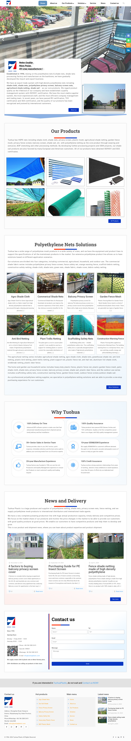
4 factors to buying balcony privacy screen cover (23, 569)
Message (55, 648)
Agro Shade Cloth (20, 296)
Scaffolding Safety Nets (80, 338)
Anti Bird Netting (20, 338)
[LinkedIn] (118, 737)
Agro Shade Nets (44, 699)
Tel (89, 628)
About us (73, 703)
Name (54, 628)
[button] (3, 39)
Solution (72, 712)
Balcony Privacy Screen (80, 296)
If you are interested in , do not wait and (65, 683)
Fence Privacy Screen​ (45, 708)
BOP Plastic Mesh (44, 724)
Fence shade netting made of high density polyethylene (102, 569)
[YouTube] (116, 737)
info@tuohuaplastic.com (32, 656)
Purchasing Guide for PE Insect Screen (64, 568)
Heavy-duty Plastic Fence (47, 720)
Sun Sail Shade (43, 703)
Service (72, 716)
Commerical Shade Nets (50, 296)
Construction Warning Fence (110, 338)
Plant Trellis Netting (50, 338)
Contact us (73, 724)
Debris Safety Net (44, 716)
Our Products (74, 708)
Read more (39, 591)
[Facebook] (113, 737)
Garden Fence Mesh (110, 296)
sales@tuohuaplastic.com (17, 723)
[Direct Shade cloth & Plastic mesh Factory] (15, 3)
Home (72, 699)
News (72, 720)
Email (53, 638)
